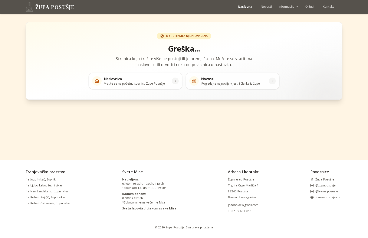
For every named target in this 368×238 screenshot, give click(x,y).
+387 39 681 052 (239, 211)
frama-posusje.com (328, 197)
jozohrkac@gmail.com (243, 205)
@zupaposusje (325, 185)
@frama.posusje (326, 191)
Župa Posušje (324, 179)
